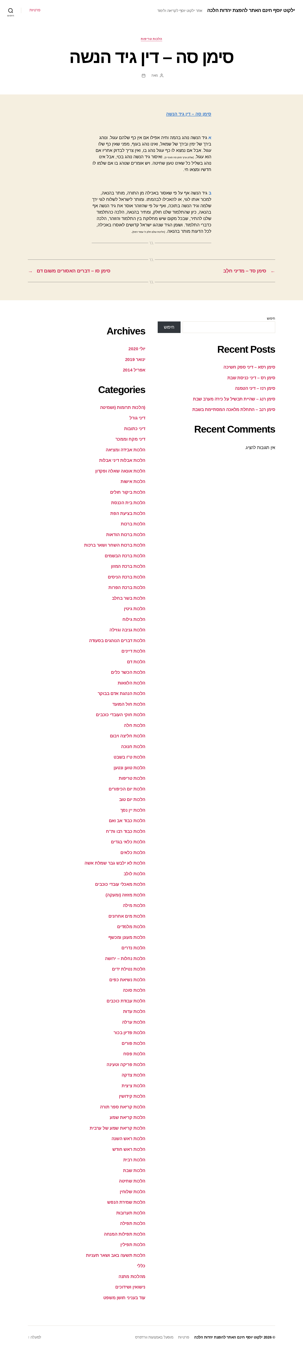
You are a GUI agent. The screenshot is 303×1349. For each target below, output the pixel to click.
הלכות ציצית (133, 1085)
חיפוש (271, 318)
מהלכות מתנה (132, 1276)
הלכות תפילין (132, 1244)
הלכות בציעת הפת (127, 513)
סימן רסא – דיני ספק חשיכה (249, 367)
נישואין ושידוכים (130, 1287)
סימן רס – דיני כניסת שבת (251, 377)
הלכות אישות (133, 481)
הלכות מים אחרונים (126, 916)
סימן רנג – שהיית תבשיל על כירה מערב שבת (234, 399)
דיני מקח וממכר (130, 439)
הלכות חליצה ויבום (127, 735)
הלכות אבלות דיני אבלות (122, 460)
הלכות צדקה (133, 1075)
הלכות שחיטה (132, 1181)
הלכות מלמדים (131, 926)
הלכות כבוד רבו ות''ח (125, 831)
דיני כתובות (134, 428)
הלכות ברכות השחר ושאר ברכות (114, 545)
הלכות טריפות (151, 39)
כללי (141, 1265)
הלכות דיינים (133, 651)
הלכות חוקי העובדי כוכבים (120, 714)
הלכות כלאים (132, 852)
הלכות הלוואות (132, 683)
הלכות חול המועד (128, 704)
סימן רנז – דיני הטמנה (255, 388)
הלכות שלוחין (132, 1191)
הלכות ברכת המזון (128, 566)
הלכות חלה (134, 725)
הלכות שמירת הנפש (126, 1202)
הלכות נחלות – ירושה (125, 958)
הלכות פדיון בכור (129, 1032)
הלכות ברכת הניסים (126, 577)
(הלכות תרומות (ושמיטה (122, 407)
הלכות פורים (133, 1043)
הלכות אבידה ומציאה (125, 449)
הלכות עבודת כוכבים (126, 1001)
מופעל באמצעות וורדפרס (154, 1337)
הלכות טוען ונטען (129, 767)
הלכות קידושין (132, 1096)
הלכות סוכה (134, 990)
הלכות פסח (134, 1053)
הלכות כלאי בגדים (128, 841)
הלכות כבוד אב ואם (127, 820)
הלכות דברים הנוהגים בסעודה (117, 640)
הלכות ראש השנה (128, 1138)
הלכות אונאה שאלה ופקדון (120, 471)
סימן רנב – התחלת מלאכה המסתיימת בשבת (233, 409)
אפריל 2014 (134, 370)
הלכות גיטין (134, 608)
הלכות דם (136, 661)
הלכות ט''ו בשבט (129, 757)
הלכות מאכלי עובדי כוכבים (120, 884)
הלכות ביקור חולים (127, 492)
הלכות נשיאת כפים (127, 979)
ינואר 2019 (135, 359)
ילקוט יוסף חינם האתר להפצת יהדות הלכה (251, 10)
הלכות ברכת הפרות (126, 587)
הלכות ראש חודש (128, 1149)
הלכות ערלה (133, 1022)
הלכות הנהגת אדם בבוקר (121, 693)
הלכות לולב (134, 873)
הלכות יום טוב (132, 799)
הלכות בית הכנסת (128, 502)
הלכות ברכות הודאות (125, 534)
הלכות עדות (134, 1011)
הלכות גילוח (133, 619)
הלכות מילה (134, 905)
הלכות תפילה (132, 1223)
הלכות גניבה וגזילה (127, 629)
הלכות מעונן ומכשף (126, 937)
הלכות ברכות (133, 523)
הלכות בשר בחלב (128, 598)
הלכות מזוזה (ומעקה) (125, 895)
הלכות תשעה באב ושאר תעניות (115, 1255)
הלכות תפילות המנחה (124, 1234)
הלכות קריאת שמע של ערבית (117, 1128)
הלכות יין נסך (133, 810)
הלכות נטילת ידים (128, 969)
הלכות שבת (134, 1170)
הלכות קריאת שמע (127, 1117)
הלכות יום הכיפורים (127, 789)
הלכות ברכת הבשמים (125, 555)
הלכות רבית (134, 1159)
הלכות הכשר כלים (128, 672)
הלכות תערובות (131, 1212)
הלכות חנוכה (133, 746)
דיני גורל (137, 418)
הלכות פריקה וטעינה (126, 1064)
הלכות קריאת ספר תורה (122, 1107)
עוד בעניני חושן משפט (124, 1297)
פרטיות (34, 10)
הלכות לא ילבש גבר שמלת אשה (115, 863)
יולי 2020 (136, 348)
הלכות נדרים (133, 947)
